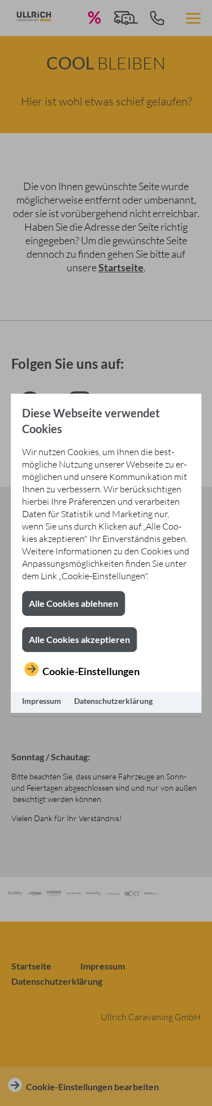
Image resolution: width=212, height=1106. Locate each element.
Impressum (41, 701)
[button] (73, 603)
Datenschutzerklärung (113, 701)
